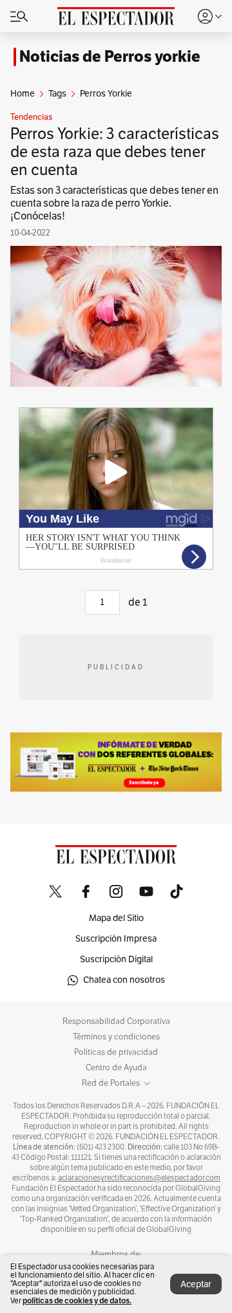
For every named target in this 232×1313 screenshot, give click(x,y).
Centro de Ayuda (116, 1067)
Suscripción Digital (116, 959)
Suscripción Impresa (116, 938)
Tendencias (31, 117)
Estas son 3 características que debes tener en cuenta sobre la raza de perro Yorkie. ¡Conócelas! (114, 203)
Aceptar (195, 1284)
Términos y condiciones (116, 1036)
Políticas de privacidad (116, 1052)
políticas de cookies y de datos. (77, 1300)
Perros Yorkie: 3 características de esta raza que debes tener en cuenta (114, 152)
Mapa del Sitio (116, 918)
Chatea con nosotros (124, 979)
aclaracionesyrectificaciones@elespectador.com (139, 1177)
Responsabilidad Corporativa (116, 1021)
